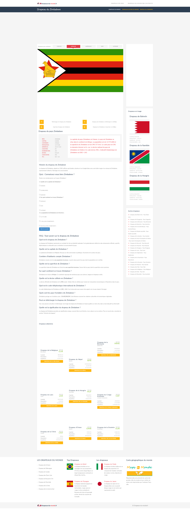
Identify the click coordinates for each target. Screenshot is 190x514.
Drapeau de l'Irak (134, 271)
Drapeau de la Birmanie (108, 355)
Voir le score (44, 229)
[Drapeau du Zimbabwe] (80, 70)
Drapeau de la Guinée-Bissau (137, 226)
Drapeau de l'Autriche (136, 224)
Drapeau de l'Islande (135, 264)
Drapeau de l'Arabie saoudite (137, 231)
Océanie (115, 46)
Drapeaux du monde (115, 9)
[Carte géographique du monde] (139, 470)
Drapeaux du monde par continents (140, 3)
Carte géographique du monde (139, 460)
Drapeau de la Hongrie (80, 401)
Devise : (44, 152)
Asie (102, 46)
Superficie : (45, 146)
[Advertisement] (95, 30)
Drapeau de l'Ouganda (136, 219)
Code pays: (45, 148)
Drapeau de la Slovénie (108, 438)
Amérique (89, 46)
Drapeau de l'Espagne (82, 481)
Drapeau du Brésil (80, 464)
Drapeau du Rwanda (135, 245)
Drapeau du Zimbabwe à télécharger (101, 121)
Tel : (43, 156)
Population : (45, 144)
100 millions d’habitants (48, 225)
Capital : (44, 141)
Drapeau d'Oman (80, 438)
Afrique (73, 46)
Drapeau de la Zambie (136, 236)
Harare (42, 185)
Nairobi (42, 194)
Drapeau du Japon (110, 481)
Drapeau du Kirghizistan (136, 252)
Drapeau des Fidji (134, 267)
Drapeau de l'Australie (136, 274)
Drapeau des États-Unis (136, 214)
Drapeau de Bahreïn (138, 116)
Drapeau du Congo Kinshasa (108, 407)
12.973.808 (43, 216)
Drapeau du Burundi (135, 243)
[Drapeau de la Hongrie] (139, 185)
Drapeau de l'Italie (110, 464)
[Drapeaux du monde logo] (48, 3)
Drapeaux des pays (117, 3)
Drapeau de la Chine (51, 442)
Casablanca (44, 190)
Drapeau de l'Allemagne (45, 468)
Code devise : (46, 154)
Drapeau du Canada (44, 472)
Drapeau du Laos (51, 405)
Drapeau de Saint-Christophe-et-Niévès (140, 238)
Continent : (45, 143)
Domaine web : (46, 150)
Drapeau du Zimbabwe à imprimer (101, 127)
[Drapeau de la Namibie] (139, 156)
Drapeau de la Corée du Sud (46, 489)
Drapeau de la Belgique (51, 361)
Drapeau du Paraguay (136, 248)
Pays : (43, 139)
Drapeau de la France (44, 465)
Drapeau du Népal (80, 370)
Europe (59, 46)
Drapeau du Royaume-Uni (46, 478)
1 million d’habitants (47, 221)
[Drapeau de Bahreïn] (139, 127)
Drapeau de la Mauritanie (136, 257)
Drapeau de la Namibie (139, 145)
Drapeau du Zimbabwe (65, 121)
